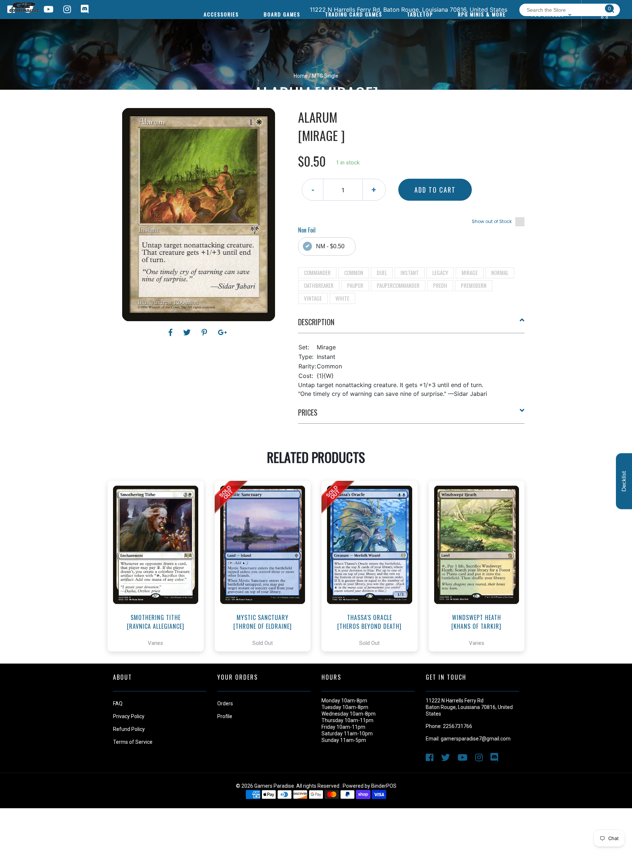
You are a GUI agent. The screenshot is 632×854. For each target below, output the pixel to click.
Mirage (470, 272)
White (342, 298)
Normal (499, 272)
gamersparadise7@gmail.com (476, 739)
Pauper (355, 285)
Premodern (473, 285)
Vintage (313, 298)
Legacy (440, 272)
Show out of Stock (492, 221)
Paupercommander (398, 285)
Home (301, 76)
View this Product (158, 586)
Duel (382, 272)
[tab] (411, 324)
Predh (440, 285)
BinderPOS (383, 786)
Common (353, 272)
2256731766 (457, 726)
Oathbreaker (319, 285)
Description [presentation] (316, 321)
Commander (317, 272)
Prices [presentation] (307, 412)
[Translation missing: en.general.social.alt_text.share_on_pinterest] (205, 332)
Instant (409, 272)
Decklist (624, 481)
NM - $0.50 (330, 246)
